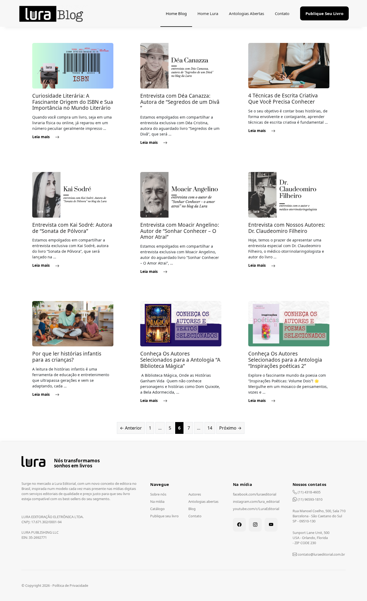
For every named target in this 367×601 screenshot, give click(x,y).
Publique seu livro (164, 516)
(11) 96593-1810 (309, 499)
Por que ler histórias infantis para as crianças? (66, 356)
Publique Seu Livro (324, 13)
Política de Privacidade (70, 585)
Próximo (230, 428)
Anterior (131, 428)
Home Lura (207, 13)
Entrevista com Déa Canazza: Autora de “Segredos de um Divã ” (180, 102)
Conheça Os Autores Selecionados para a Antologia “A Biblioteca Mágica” (180, 359)
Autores (194, 494)
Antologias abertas (203, 501)
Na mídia (157, 501)
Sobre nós (158, 494)
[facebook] (239, 525)
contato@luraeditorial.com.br (321, 554)
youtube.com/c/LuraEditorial (256, 508)
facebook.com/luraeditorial (254, 494)
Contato (282, 13)
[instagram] (255, 525)
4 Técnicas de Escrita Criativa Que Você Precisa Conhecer (283, 98)
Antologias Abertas (246, 13)
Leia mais (41, 136)
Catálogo (157, 508)
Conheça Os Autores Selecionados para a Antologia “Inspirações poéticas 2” (285, 359)
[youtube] (271, 525)
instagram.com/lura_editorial (256, 501)
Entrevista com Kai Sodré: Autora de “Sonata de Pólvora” (72, 227)
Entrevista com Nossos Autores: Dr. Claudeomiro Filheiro (286, 227)
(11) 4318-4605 (309, 492)
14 (211, 428)
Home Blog (176, 13)
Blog (192, 508)
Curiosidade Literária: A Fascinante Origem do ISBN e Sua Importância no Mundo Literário (72, 102)
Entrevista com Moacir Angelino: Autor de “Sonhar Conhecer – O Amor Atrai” (179, 231)
